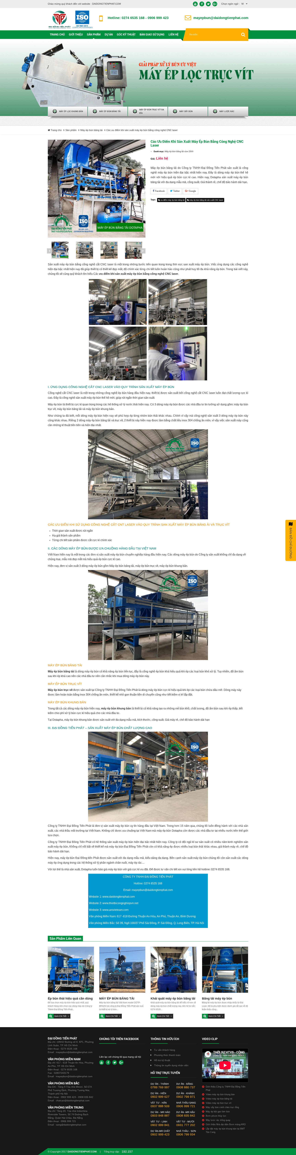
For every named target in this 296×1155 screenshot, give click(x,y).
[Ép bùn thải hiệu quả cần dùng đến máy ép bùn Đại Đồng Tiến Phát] (71, 970)
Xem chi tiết (60, 1016)
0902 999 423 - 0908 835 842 (77, 1097)
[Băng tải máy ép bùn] (225, 970)
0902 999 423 (160, 1134)
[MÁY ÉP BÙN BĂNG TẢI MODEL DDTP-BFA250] (122, 970)
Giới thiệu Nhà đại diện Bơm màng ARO (226, 1124)
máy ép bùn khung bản (116, 708)
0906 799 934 (185, 1134)
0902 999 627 (160, 1096)
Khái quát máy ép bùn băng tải (173, 998)
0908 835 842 (185, 1115)
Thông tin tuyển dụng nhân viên (171, 1065)
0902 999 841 (160, 1125)
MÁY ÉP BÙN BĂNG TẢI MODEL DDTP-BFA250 (116, 999)
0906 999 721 (68, 1121)
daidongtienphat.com (82, 1151)
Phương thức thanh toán (167, 1055)
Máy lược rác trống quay (218, 1120)
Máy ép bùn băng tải (91, 130)
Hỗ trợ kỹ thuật (162, 1060)
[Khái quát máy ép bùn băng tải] (174, 970)
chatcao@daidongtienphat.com (73, 1100)
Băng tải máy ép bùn (217, 998)
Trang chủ (56, 130)
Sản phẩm (71, 130)
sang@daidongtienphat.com (71, 1124)
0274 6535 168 (69, 1048)
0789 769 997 (160, 1087)
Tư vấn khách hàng (164, 1050)
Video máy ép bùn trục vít (218, 1103)
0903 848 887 (160, 1115)
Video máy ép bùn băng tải (219, 1098)
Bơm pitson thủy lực (216, 1116)
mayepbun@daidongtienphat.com (74, 1052)
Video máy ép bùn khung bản (220, 1094)
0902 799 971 (185, 1096)
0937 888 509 (160, 1106)
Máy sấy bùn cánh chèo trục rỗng (222, 1107)
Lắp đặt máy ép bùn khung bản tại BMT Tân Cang (225, 1130)
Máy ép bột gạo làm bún (218, 1111)
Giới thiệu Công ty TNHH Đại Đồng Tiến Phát (225, 1088)
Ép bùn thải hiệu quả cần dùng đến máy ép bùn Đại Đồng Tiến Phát (70, 999)
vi (242, 3)
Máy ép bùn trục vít (60, 689)
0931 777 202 (185, 1125)
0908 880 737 (185, 1087)
